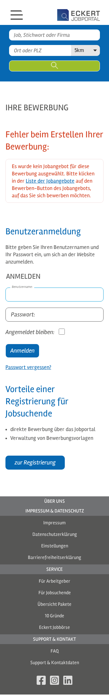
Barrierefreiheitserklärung (54, 557)
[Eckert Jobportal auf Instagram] (54, 681)
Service (54, 569)
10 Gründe (54, 616)
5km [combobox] (79, 50)
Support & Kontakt (54, 639)
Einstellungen (54, 546)
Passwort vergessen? (28, 367)
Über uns (54, 501)
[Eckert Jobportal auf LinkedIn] (67, 681)
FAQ (55, 651)
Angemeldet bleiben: (30, 332)
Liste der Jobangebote (50, 181)
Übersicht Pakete (54, 604)
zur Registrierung (35, 462)
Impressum (54, 523)
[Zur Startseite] (69, 12)
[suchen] (54, 65)
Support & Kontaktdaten (54, 663)
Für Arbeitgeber (54, 581)
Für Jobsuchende (54, 593)
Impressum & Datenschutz (54, 511)
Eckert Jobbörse (54, 627)
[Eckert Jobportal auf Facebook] (41, 681)
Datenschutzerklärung (54, 534)
